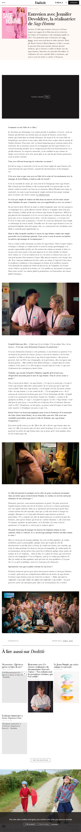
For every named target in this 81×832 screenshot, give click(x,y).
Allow (47, 97)
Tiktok (62, 2)
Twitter (71, 640)
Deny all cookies (44, 824)
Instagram (56, 2)
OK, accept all (30, 824)
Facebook (58, 2)
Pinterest (60, 2)
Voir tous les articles (40, 760)
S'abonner (73, 2)
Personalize (54, 824)
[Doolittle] (40, 2)
